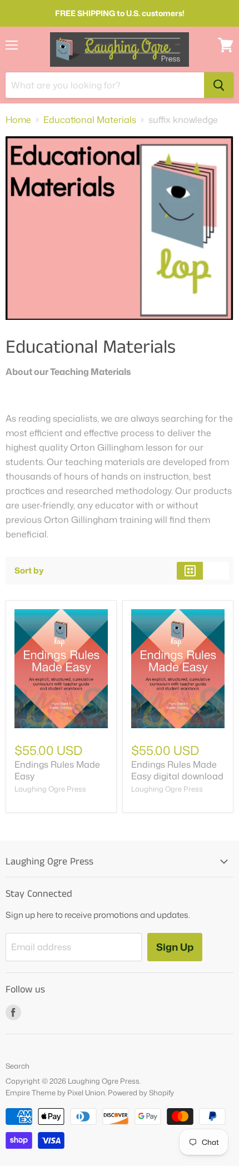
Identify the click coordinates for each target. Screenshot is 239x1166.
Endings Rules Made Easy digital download (177, 770)
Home (18, 120)
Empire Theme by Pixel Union (55, 1093)
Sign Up (174, 947)
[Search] (218, 85)
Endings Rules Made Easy (57, 770)
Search (17, 1066)
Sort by (29, 570)
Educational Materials (89, 120)
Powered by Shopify (141, 1093)
